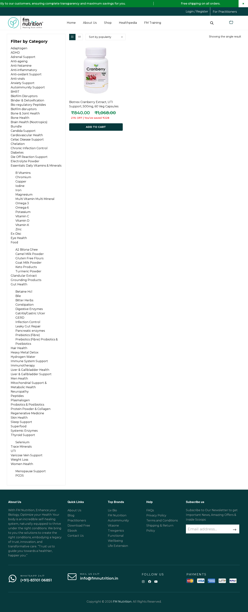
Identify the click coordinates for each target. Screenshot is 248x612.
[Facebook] (149, 582)
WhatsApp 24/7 (32, 575)
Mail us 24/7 (90, 574)
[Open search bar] (212, 22)
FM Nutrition (122, 601)
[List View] (79, 37)
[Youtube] (156, 582)
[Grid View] (72, 37)
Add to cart (96, 127)
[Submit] (234, 529)
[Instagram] (143, 582)
